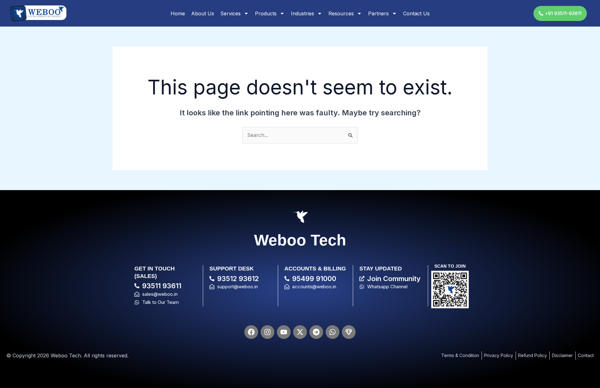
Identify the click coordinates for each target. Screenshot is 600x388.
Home (178, 13)
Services (230, 13)
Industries (302, 13)
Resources (341, 13)
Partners (378, 13)
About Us (202, 13)
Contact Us (416, 13)
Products (266, 13)
